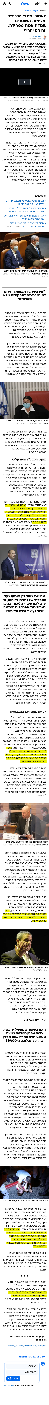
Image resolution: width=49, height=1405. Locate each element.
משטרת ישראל (30, 1346)
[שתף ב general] (4, 3)
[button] (37, 3)
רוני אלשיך (19, 1346)
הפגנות (11, 1346)
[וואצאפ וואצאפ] (9, 3)
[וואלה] (24, 3)
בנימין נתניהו (42, 1346)
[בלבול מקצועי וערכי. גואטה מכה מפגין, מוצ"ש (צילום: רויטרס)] (24, 1184)
